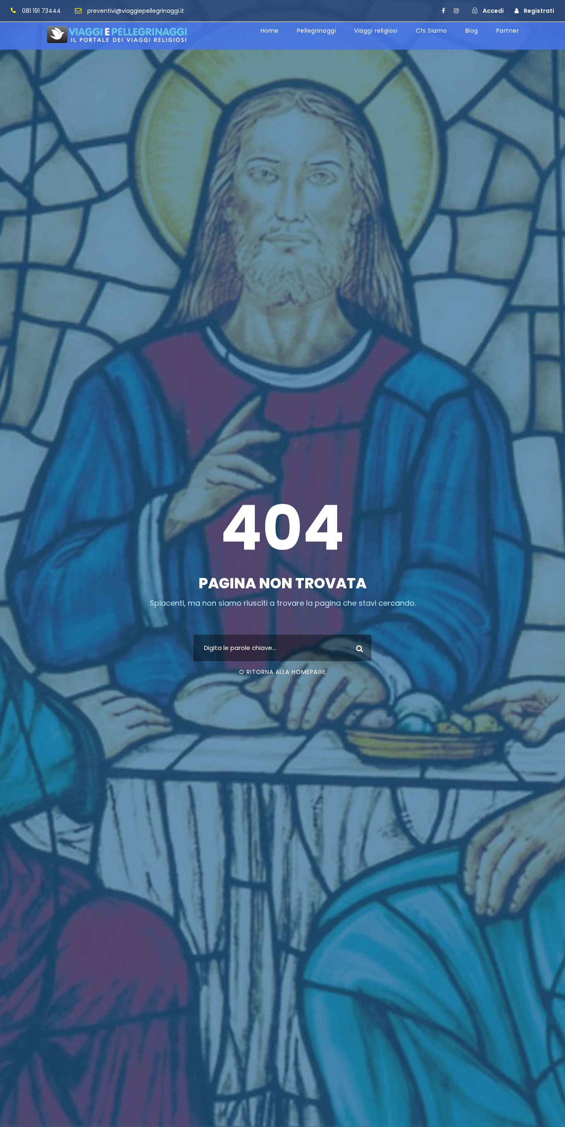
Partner (507, 30)
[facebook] (443, 11)
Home (270, 30)
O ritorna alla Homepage (282, 672)
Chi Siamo (431, 30)
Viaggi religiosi (375, 30)
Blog (471, 30)
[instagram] (456, 11)
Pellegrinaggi (316, 30)
